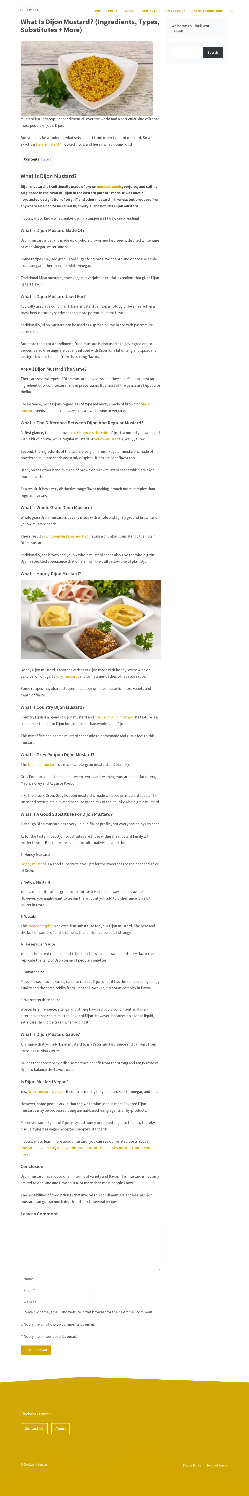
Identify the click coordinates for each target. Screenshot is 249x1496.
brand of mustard (42, 764)
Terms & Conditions (207, 11)
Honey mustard (33, 864)
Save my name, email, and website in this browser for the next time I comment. (89, 1312)
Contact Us (34, 1428)
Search (213, 52)
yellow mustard (107, 439)
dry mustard (67, 676)
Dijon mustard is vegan (46, 1091)
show (46, 159)
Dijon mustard (47, 144)
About (130, 11)
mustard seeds (109, 186)
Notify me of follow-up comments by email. (59, 1324)
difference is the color (92, 432)
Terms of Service (217, 1465)
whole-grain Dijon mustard (67, 536)
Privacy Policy (174, 11)
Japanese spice (40, 925)
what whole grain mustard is (80, 1147)
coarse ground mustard (114, 717)
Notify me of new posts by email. (50, 1336)
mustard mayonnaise (38, 1147)
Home (97, 11)
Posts (113, 11)
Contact (148, 11)
